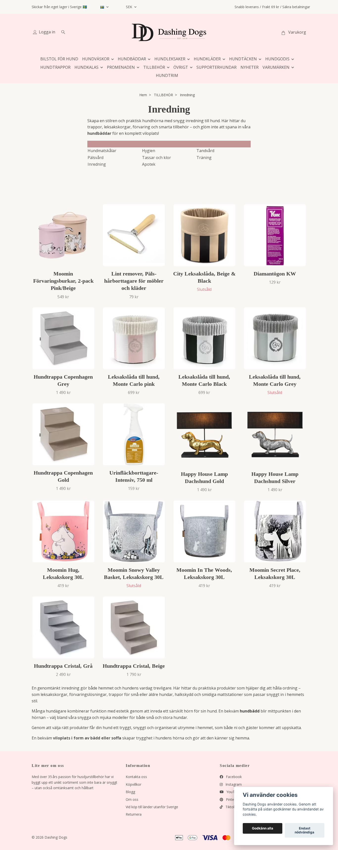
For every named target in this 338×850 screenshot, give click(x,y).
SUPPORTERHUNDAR (216, 67)
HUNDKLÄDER (207, 59)
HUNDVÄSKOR (95, 59)
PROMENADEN (121, 67)
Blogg (130, 791)
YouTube (233, 791)
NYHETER (250, 67)
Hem (143, 94)
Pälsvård (95, 157)
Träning (204, 157)
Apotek (148, 164)
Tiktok (229, 806)
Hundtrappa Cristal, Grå (63, 666)
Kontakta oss (136, 776)
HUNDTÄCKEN (243, 59)
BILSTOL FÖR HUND (59, 59)
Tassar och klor (156, 157)
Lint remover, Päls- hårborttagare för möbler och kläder (134, 281)
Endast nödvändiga (304, 830)
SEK (129, 6)
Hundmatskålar (102, 150)
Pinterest (232, 799)
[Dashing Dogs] (169, 32)
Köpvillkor (133, 784)
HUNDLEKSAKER (169, 59)
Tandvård (205, 150)
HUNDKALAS (86, 67)
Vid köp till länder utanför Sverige (152, 806)
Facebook (233, 776)
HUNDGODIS (277, 59)
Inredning (97, 164)
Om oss (132, 799)
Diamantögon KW (275, 274)
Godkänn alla (262, 828)
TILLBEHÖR (154, 67)
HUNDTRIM (167, 75)
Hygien (148, 150)
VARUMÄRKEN (276, 67)
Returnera (134, 814)
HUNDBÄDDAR (132, 59)
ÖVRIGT (180, 67)
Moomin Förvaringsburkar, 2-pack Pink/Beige (63, 281)
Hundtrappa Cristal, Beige (134, 666)
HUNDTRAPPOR (55, 67)
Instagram (233, 784)
